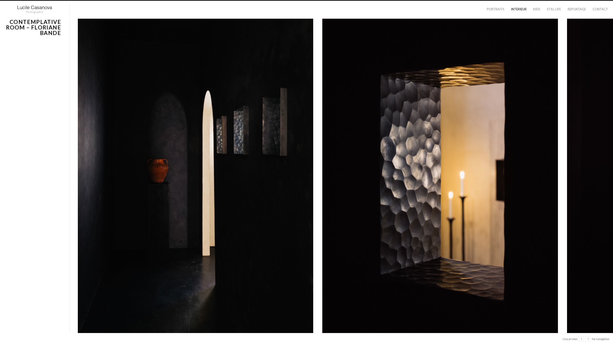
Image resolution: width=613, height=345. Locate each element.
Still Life (554, 9)
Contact (600, 9)
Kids (536, 9)
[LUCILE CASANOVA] (35, 7)
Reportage (577, 9)
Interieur (519, 9)
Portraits (495, 9)
